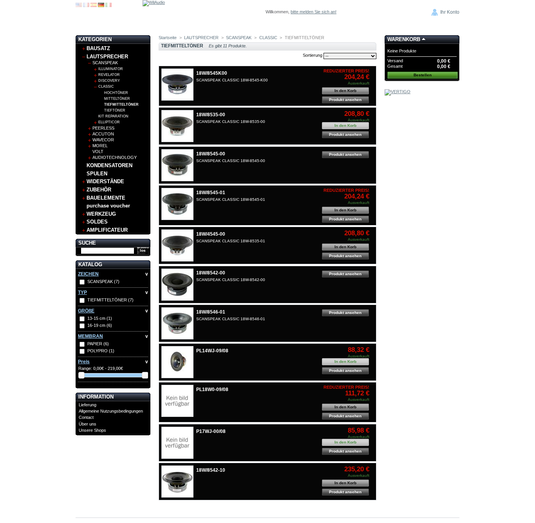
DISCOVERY (109, 81)
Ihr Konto (449, 12)
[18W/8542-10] (177, 481)
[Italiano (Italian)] (108, 5)
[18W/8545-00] (177, 165)
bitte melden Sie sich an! (313, 11)
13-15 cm (99, 318)
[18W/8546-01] (177, 323)
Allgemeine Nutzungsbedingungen (111, 411)
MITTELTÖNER (117, 99)
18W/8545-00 (210, 154)
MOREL (100, 145)
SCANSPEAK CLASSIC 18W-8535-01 (230, 241)
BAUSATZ (98, 48)
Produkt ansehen (345, 99)
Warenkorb (403, 39)
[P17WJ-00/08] (177, 443)
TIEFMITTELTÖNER (121, 104)
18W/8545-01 (210, 192)
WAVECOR (103, 139)
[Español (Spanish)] (93, 5)
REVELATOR (109, 75)
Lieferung (87, 404)
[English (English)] (79, 5)
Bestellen (423, 75)
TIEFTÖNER (114, 110)
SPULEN (97, 174)
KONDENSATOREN (109, 165)
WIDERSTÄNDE (105, 181)
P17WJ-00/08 (211, 431)
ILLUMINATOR (110, 69)
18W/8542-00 (210, 273)
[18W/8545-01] (177, 204)
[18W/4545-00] (177, 245)
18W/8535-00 (210, 114)
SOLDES (97, 222)
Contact (86, 417)
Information (96, 397)
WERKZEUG (101, 214)
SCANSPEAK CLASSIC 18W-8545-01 (230, 199)
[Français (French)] (86, 5)
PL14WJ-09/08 (212, 350)
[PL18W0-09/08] (177, 401)
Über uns (87, 424)
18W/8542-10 (210, 470)
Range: (85, 368)
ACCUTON (103, 134)
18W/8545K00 (211, 73)
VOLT (97, 151)
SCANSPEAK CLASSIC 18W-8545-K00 (232, 80)
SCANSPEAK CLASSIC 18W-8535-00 (230, 121)
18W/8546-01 (210, 312)
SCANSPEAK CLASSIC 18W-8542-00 (230, 280)
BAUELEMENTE (106, 198)
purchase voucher (108, 206)
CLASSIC (106, 86)
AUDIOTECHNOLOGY (114, 157)
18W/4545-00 (210, 234)
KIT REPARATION (113, 116)
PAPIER (98, 343)
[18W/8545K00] (177, 85)
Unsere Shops (92, 430)
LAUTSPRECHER (107, 57)
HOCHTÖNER (116, 93)
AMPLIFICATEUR (107, 230)
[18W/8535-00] (177, 126)
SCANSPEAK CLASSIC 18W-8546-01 (230, 319)
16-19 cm (99, 325)
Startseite (168, 37)
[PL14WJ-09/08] (177, 362)
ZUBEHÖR (99, 190)
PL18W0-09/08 (212, 389)
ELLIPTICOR (109, 122)
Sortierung (312, 55)
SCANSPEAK (105, 62)
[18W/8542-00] (177, 285)
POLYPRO (100, 350)
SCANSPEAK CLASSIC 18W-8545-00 (230, 161)
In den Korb (345, 90)
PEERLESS (103, 128)
